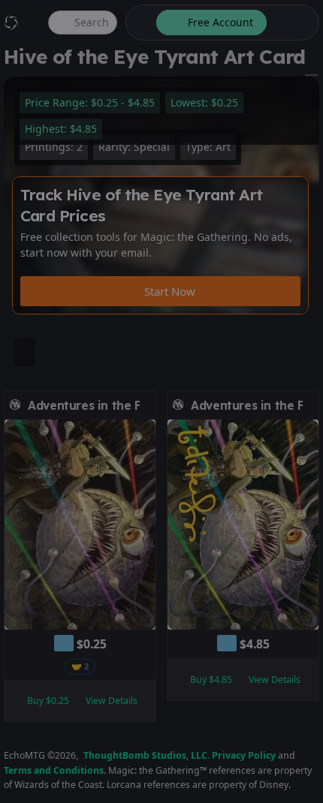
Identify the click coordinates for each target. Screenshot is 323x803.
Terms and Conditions (54, 770)
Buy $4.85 (211, 679)
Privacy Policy (244, 755)
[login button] (291, 22)
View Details (111, 700)
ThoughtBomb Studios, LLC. (146, 755)
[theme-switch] (138, 22)
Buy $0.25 (48, 700)
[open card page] (145, 405)
